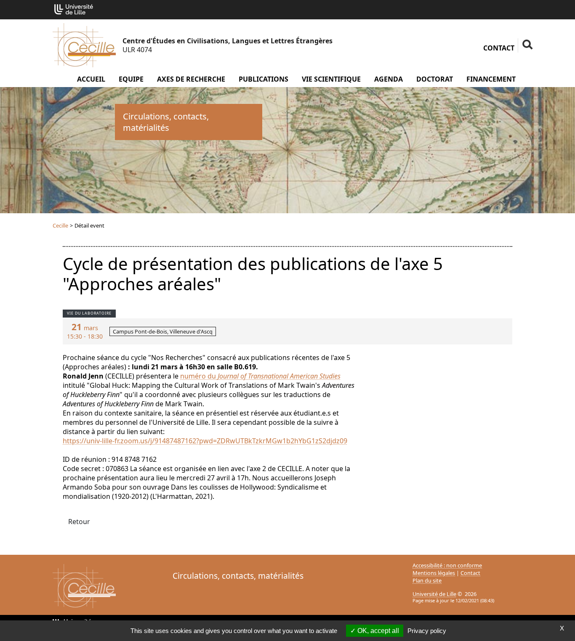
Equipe (131, 79)
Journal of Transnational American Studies (279, 376)
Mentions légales (434, 573)
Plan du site (427, 580)
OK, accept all (377, 630)
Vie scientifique (331, 79)
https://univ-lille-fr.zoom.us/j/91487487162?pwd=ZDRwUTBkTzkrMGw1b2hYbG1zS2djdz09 (205, 440)
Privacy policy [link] (426, 630)
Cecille (60, 225)
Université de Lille (434, 594)
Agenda (388, 79)
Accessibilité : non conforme (447, 565)
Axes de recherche (191, 79)
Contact (498, 48)
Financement (491, 79)
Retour (79, 521)
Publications (263, 79)
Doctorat (434, 79)
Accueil (91, 79)
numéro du (199, 376)
